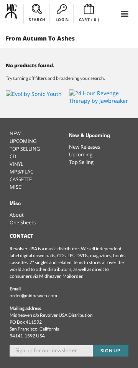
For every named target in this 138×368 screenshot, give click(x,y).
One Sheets (23, 222)
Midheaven (11, 13)
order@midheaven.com (33, 295)
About (17, 214)
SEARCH (37, 19)
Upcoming (80, 154)
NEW (15, 133)
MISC (15, 186)
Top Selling (81, 162)
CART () (89, 19)
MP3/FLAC (21, 171)
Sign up (110, 350)
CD (13, 156)
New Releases (84, 146)
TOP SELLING (25, 148)
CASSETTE (21, 179)
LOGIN (62, 19)
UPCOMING (23, 141)
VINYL (16, 163)
